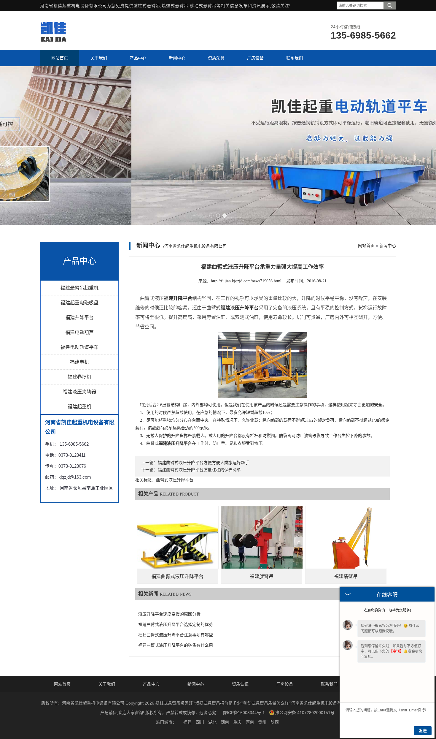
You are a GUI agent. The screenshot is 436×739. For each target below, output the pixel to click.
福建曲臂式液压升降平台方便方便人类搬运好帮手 (203, 463)
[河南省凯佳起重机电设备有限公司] (53, 41)
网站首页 (366, 245)
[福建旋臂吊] (262, 547)
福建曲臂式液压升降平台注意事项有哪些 (175, 635)
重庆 (237, 722)
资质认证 (240, 684)
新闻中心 (387, 245)
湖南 (225, 722)
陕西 (274, 722)
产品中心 (151, 684)
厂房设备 (284, 684)
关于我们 (106, 684)
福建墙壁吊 (346, 576)
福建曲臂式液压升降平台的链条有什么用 (175, 645)
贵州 (262, 722)
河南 (250, 722)
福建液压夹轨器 (79, 391)
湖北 (212, 722)
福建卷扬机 (79, 376)
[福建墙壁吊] (346, 547)
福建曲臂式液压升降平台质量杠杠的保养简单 (199, 470)
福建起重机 (79, 406)
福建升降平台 (79, 317)
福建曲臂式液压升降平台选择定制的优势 (175, 624)
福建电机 (79, 362)
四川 (200, 722)
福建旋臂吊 (261, 576)
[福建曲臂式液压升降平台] (177, 546)
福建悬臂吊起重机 (79, 287)
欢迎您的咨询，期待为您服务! (387, 610)
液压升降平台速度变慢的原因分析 (169, 614)
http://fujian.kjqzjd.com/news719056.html (246, 281)
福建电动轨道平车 (79, 347)
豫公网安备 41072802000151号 (305, 712)
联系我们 (329, 684)
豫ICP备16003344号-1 (244, 712)
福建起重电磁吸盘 (79, 302)
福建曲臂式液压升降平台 (177, 576)
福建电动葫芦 (79, 332)
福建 (187, 722)
